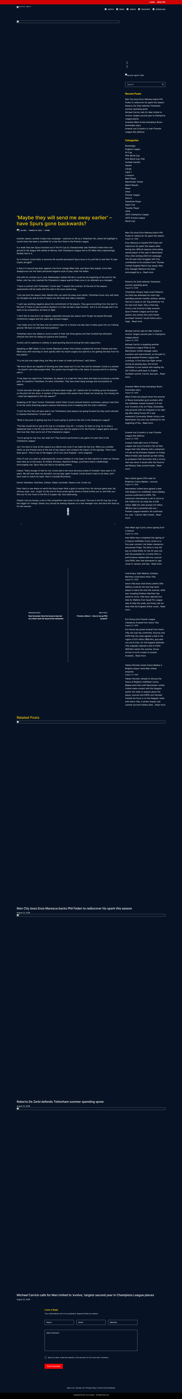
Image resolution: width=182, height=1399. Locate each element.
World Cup (130, 221)
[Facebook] (68, 509)
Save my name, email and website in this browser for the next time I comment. (78, 1357)
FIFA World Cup (132, 155)
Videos (133, 9)
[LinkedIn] (68, 514)
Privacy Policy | (91, 1388)
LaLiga (128, 168)
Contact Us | (80, 1388)
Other (47, 230)
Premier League (132, 195)
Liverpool (129, 175)
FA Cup (128, 152)
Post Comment (53, 1366)
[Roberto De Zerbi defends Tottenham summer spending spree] (91, 1007)
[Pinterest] (68, 512)
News (121, 9)
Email (81, 1322)
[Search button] (162, 84)
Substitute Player (133, 201)
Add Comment (53, 1333)
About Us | (71, 1388)
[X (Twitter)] (68, 510)
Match (111, 9)
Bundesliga (130, 146)
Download (160, 9)
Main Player (130, 178)
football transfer (132, 162)
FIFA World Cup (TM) (135, 159)
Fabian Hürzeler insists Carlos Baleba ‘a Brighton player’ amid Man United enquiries (143, 668)
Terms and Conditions (106, 1388)
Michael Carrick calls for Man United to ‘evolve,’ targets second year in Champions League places (145, 115)
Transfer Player (132, 208)
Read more (148, 272)
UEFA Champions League (137, 214)
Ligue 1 (128, 172)
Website (113, 1322)
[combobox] (142, 84)
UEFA (127, 211)
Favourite (145, 9)
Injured (128, 165)
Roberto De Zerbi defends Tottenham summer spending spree (60, 1101)
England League (132, 149)
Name (49, 1322)
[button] (145, 63)
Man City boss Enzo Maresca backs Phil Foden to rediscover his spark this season (74, 908)
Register (161, 2)
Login (152, 2)
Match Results (131, 185)
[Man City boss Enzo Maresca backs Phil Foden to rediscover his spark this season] (91, 814)
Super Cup (130, 204)
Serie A (128, 198)
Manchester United (134, 182)
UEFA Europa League (135, 218)
